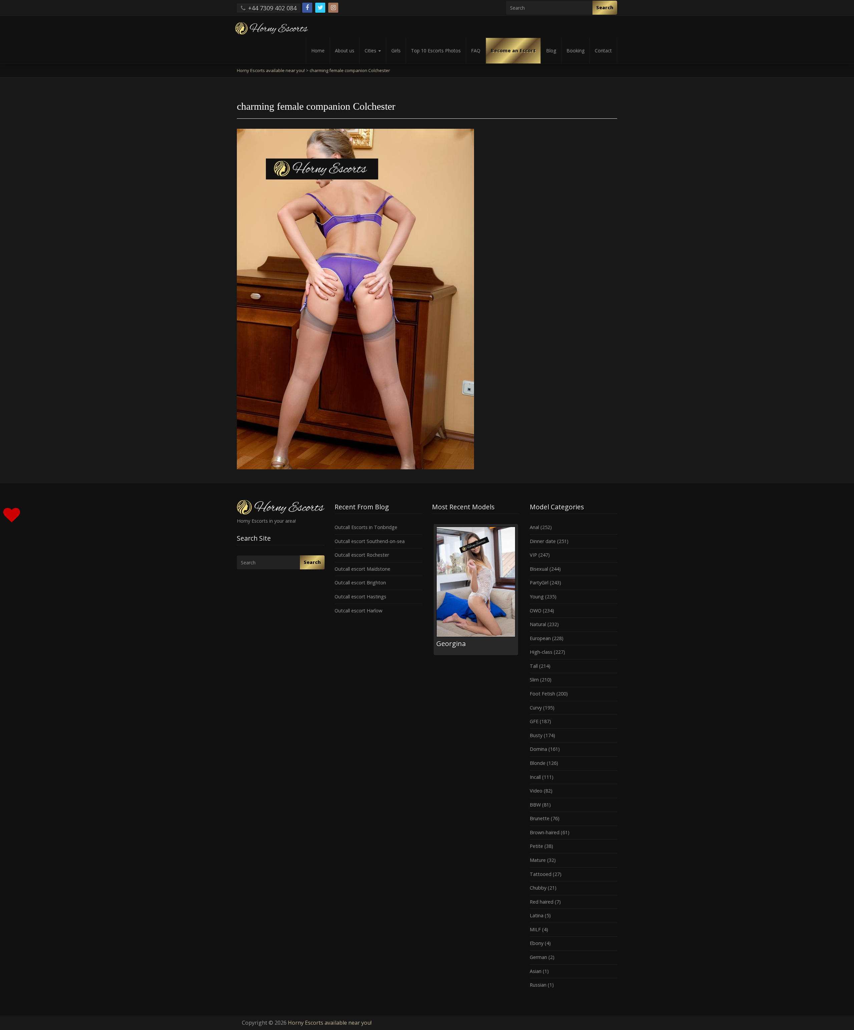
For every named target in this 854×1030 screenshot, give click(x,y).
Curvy (536, 707)
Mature (538, 860)
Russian (538, 985)
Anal (534, 527)
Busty (536, 735)
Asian (535, 971)
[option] (476, 589)
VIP (533, 555)
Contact (603, 50)
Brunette (539, 818)
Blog (551, 50)
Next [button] (519, 592)
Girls (396, 50)
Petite (536, 846)
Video (536, 791)
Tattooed (540, 874)
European (540, 638)
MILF (535, 929)
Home (318, 50)
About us (344, 50)
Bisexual (539, 569)
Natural (538, 624)
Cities (371, 50)
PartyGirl (539, 582)
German (538, 957)
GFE (534, 721)
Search (604, 7)
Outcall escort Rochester (362, 555)
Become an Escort (513, 50)
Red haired (541, 902)
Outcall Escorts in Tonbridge (366, 527)
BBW (535, 805)
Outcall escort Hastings (360, 596)
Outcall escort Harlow (358, 610)
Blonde (537, 763)
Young (537, 596)
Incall (535, 777)
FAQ (475, 50)
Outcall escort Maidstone (362, 569)
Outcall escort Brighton (360, 582)
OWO (535, 610)
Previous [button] (432, 592)
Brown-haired (544, 832)
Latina (536, 915)
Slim (534, 679)
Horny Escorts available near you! (330, 1022)
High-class (541, 652)
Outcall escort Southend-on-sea (370, 541)
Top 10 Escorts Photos (436, 50)
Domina (538, 749)
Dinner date (543, 541)
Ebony (536, 943)
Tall (534, 666)
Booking (575, 50)
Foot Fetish (542, 693)
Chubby (538, 888)
